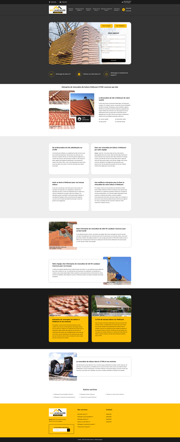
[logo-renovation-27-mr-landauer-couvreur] (57, 9)
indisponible (64, 2)
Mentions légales (98, 439)
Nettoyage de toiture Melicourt (87, 394)
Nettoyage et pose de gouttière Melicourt (63, 394)
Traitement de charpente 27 (83, 426)
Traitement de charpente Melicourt (88, 397)
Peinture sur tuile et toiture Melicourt (115, 394)
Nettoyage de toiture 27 (63, 74)
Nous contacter (106, 26)
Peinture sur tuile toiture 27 (92, 74)
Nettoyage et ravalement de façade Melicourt (64, 397)
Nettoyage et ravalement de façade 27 (86, 424)
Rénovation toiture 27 (82, 414)
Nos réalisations (120, 26)
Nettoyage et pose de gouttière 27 (85, 416)
